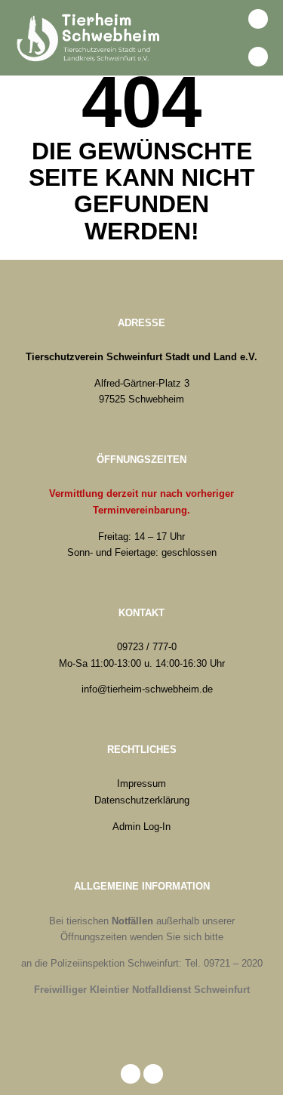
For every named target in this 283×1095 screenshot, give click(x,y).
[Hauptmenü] (224, 56)
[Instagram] (258, 56)
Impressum (141, 783)
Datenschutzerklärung (141, 800)
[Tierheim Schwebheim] (90, 38)
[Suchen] (224, 19)
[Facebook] (258, 19)
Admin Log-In (141, 826)
